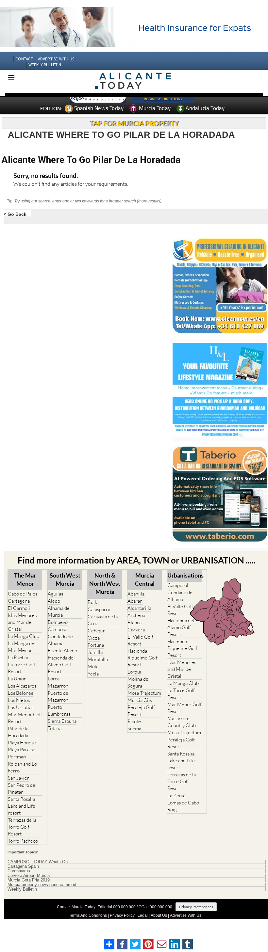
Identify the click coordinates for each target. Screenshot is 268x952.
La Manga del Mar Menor (22, 646)
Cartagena (19, 601)
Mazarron (58, 686)
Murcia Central (145, 579)
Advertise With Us (185, 915)
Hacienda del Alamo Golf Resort (61, 664)
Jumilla (95, 652)
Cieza (94, 638)
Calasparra (99, 609)
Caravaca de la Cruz (103, 620)
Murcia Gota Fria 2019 (29, 880)
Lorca (53, 678)
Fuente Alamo (62, 650)
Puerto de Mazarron (58, 696)
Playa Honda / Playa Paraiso (22, 746)
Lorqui (134, 672)
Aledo (54, 601)
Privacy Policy (122, 915)
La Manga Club (23, 636)
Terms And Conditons (88, 915)
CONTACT (24, 59)
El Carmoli (19, 608)
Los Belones (20, 693)
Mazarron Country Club (181, 721)
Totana (54, 728)
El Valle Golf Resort (140, 640)
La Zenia (176, 795)
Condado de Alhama (60, 639)
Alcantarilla (139, 608)
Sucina (134, 728)
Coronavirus (19, 871)
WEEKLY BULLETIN (44, 65)
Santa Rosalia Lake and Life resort (21, 806)
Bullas (94, 602)
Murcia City (139, 700)
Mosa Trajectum (144, 693)
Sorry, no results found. (45, 176)
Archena (136, 615)
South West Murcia (65, 579)
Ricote (134, 721)
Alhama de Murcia (59, 611)
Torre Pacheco (23, 841)
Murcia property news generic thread (42, 885)
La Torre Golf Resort (21, 667)
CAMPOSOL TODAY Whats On (38, 862)
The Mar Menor (25, 579)
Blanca (134, 622)
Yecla (93, 674)
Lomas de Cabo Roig (183, 806)
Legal (143, 915)
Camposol (58, 629)
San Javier (18, 778)
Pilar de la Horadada (18, 731)
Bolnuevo (58, 622)
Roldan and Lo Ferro (22, 767)
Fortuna (96, 645)
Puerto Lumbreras (59, 710)
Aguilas (55, 594)
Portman (17, 757)
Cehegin (97, 630)
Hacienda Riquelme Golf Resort (142, 658)
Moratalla (98, 659)
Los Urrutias (20, 707)
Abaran (134, 601)
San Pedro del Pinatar (22, 788)
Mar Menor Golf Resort (25, 717)
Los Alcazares (22, 686)
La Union (17, 678)
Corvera (136, 630)
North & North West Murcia (104, 583)
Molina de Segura (137, 682)
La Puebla (18, 657)
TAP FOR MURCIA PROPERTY (134, 123)
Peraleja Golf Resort (141, 710)
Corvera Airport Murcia (29, 876)
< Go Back (15, 214)
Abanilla (135, 594)
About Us (159, 915)
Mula (93, 666)
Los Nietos (19, 700)
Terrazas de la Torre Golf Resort (22, 827)
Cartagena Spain (23, 866)
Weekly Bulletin (22, 889)
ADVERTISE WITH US (56, 59)
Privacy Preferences (196, 906)
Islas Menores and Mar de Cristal (22, 622)
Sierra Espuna (62, 721)
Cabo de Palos (22, 594)
